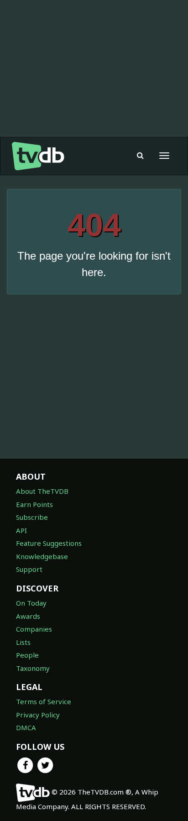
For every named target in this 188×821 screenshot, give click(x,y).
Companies (34, 628)
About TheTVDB (42, 491)
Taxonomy (33, 668)
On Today (31, 602)
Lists (23, 642)
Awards (28, 616)
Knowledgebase (42, 556)
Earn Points (34, 504)
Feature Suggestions (49, 543)
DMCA (26, 727)
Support (29, 569)
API (21, 530)
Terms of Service (43, 701)
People (27, 654)
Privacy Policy (38, 714)
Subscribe (32, 517)
